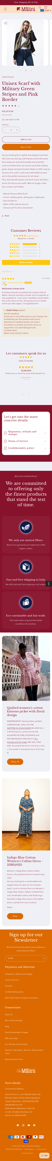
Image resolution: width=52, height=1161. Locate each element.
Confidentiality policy (14, 992)
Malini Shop (21, 1146)
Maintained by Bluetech (14, 1149)
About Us (9, 1014)
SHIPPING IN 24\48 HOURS (19, 728)
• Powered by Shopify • (33, 1146)
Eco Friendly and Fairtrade (16, 1044)
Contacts (8, 986)
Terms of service (27, 1153)
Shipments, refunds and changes (18, 974)
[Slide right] (31, 70)
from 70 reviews (26, 360)
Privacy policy (41, 1149)
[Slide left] (20, 70)
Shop (15, 916)
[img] (8, 278)
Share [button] (7, 215)
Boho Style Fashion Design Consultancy (21, 998)
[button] (5, 9)
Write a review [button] (26, 262)
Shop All (15, 761)
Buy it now (26, 147)
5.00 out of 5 (32, 235)
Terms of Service (12, 980)
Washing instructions (14, 1059)
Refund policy (29, 1149)
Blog (7, 1026)
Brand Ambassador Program (16, 1032)
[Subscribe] (44, 958)
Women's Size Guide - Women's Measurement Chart (24, 1052)
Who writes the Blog (13, 1020)
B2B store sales (11, 1038)
